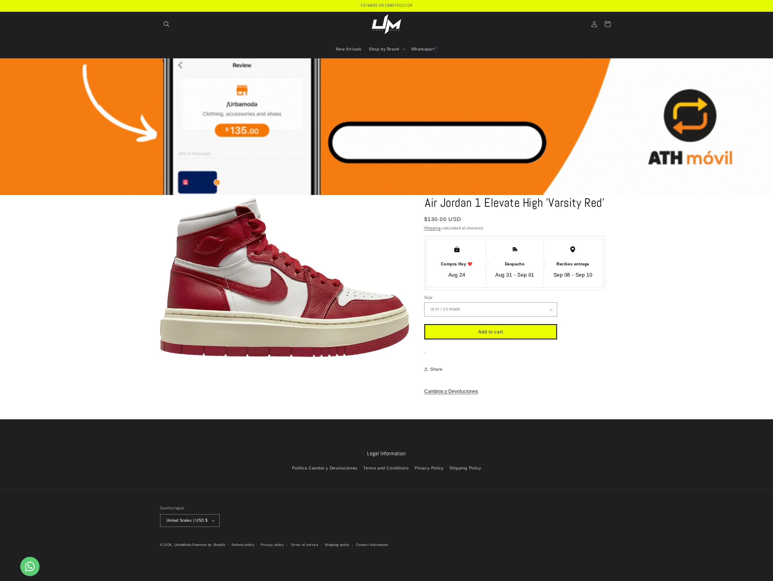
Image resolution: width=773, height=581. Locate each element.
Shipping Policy (465, 468)
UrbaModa (183, 545)
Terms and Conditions (386, 468)
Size (428, 297)
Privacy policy (272, 545)
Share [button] (436, 369)
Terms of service (304, 545)
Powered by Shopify (209, 545)
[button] (166, 24)
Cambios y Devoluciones (451, 391)
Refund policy (243, 545)
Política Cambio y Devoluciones (325, 468)
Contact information (372, 545)
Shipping (432, 228)
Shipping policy (337, 545)
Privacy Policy (429, 468)
